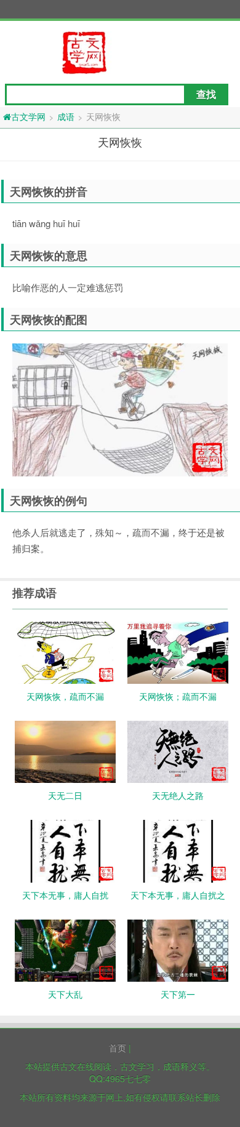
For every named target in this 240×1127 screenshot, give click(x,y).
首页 (117, 1047)
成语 (65, 116)
